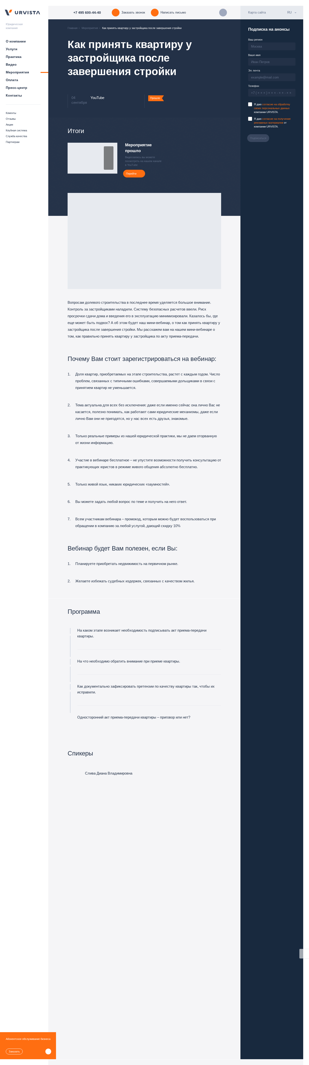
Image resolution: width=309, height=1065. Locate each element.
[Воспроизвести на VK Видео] (109, 158)
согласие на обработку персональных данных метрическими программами (183, 1054)
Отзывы (11, 118)
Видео (11, 64)
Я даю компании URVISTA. (272, 108)
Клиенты (11, 113)
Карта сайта (257, 12)
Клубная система (16, 130)
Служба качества (16, 136)
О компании (16, 41)
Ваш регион (255, 39)
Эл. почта (254, 70)
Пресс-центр (16, 88)
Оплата (12, 80)
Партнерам (13, 142)
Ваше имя (254, 55)
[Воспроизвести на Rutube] (109, 150)
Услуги (11, 49)
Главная (72, 28)
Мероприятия (17, 72)
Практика (13, 57)
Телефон (253, 86)
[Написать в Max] (223, 12)
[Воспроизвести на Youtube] (109, 166)
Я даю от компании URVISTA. (272, 122)
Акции (9, 124)
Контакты (14, 95)
